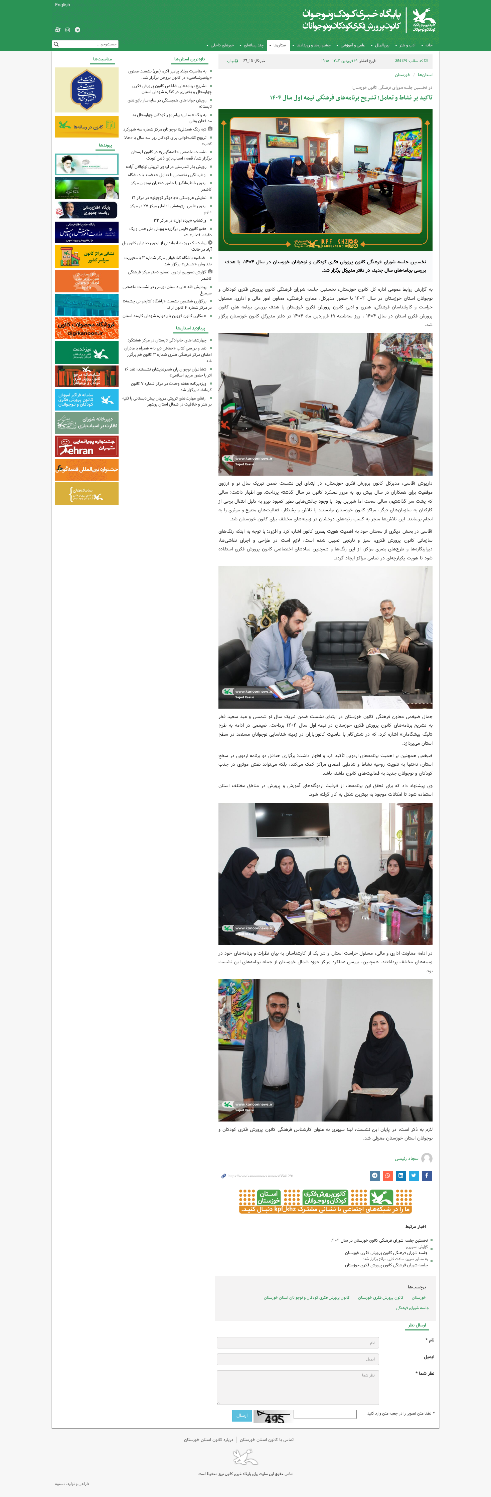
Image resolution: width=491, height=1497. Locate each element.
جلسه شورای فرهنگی (412, 1308)
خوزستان (402, 74)
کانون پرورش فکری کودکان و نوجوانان (357, 20)
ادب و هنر (407, 45)
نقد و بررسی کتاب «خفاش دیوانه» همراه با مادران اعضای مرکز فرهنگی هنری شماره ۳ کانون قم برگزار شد (168, 354)
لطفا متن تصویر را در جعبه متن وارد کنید (400, 1414)
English (62, 5)
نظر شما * (425, 1373)
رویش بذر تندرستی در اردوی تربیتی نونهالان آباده (166, 167)
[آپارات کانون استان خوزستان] (57, 30)
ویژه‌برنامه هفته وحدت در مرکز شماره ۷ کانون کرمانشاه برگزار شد (171, 387)
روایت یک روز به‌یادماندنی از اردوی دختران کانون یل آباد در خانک (167, 246)
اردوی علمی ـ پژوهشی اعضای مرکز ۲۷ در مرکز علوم (171, 209)
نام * (430, 1340)
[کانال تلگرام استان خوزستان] (77, 30)
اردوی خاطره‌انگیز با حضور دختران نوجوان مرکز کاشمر (171, 186)
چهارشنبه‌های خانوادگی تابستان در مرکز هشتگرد (167, 340)
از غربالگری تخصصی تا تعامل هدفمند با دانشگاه (167, 175)
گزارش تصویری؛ (416, 1247)
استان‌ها (280, 45)
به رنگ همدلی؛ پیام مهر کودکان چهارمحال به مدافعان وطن (172, 118)
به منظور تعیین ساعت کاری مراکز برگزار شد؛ (395, 1259)
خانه (429, 45)
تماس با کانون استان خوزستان (267, 1439)
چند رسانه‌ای (254, 45)
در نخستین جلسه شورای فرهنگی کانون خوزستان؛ (392, 88)
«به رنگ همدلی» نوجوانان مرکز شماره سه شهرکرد (164, 129)
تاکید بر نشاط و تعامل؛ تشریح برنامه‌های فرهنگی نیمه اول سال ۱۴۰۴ (351, 98)
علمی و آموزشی (353, 45)
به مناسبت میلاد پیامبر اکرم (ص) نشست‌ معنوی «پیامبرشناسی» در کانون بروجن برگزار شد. (170, 74)
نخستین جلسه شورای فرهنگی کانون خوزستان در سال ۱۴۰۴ (379, 1240)
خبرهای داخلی (222, 45)
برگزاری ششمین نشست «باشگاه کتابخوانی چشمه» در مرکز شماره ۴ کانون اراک (167, 304)
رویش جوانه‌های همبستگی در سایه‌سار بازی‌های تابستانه (170, 103)
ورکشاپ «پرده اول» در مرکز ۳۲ (180, 220)
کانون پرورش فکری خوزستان (380, 1297)
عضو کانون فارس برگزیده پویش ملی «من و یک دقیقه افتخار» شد (170, 232)
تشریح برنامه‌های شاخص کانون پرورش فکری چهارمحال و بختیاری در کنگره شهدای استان (172, 89)
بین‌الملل (382, 45)
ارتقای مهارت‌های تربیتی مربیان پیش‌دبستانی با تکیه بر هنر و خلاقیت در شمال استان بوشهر (167, 401)
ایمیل (429, 1356)
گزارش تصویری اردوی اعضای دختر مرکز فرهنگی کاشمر (170, 275)
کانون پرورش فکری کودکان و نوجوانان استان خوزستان (307, 1297)
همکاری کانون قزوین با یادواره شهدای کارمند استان (164, 316)
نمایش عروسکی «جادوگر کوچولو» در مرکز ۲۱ (169, 198)
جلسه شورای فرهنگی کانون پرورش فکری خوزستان (386, 1253)
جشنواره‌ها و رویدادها (314, 45)
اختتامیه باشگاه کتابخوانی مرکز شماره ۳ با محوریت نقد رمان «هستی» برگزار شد (168, 261)
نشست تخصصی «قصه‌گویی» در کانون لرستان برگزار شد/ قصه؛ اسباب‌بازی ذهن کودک (171, 155)
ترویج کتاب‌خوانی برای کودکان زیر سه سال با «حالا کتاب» (168, 141)
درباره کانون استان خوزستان (208, 1439)
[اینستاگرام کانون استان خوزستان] (67, 30)
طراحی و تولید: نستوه (72, 1484)
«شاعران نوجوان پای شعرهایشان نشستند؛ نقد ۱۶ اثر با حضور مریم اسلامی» (168, 372)
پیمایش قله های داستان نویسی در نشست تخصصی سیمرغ (167, 290)
